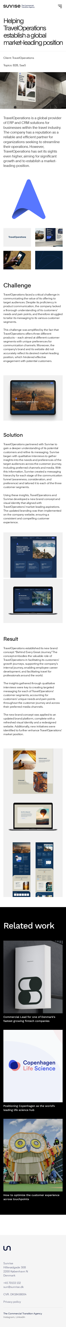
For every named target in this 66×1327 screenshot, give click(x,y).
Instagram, (9, 1317)
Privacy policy (12, 1301)
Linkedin (20, 1317)
